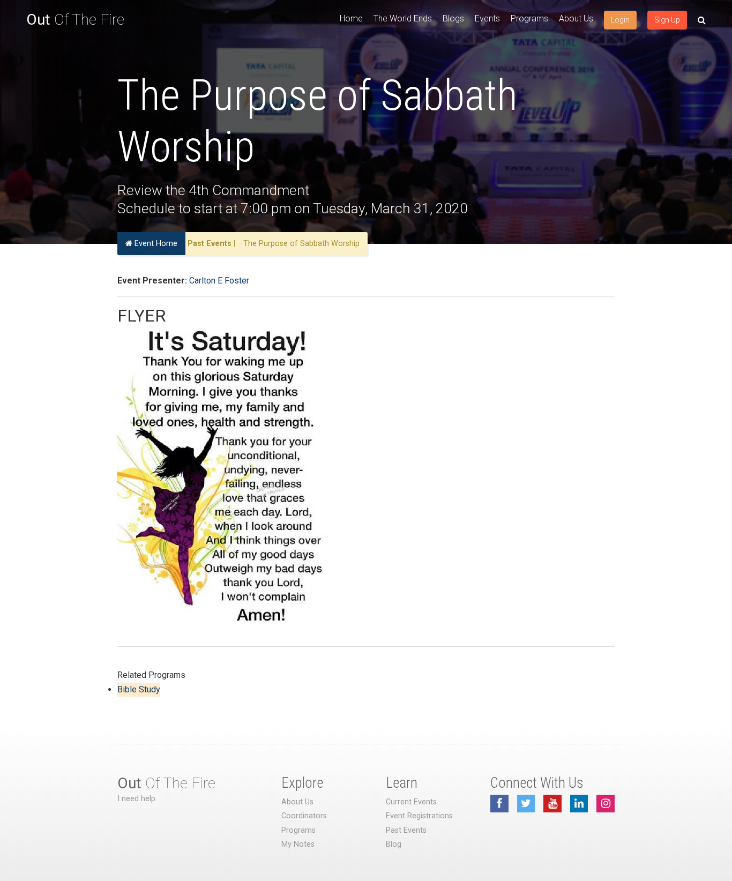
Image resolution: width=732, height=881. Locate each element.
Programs (529, 18)
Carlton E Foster (219, 280)
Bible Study (138, 689)
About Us (576, 18)
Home (351, 18)
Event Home (154, 243)
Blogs (453, 18)
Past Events (209, 243)
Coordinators (304, 815)
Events (487, 18)
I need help (136, 798)
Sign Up (667, 20)
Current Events (411, 802)
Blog (393, 844)
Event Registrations (419, 815)
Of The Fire (75, 19)
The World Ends (403, 18)
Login (620, 20)
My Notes (298, 844)
